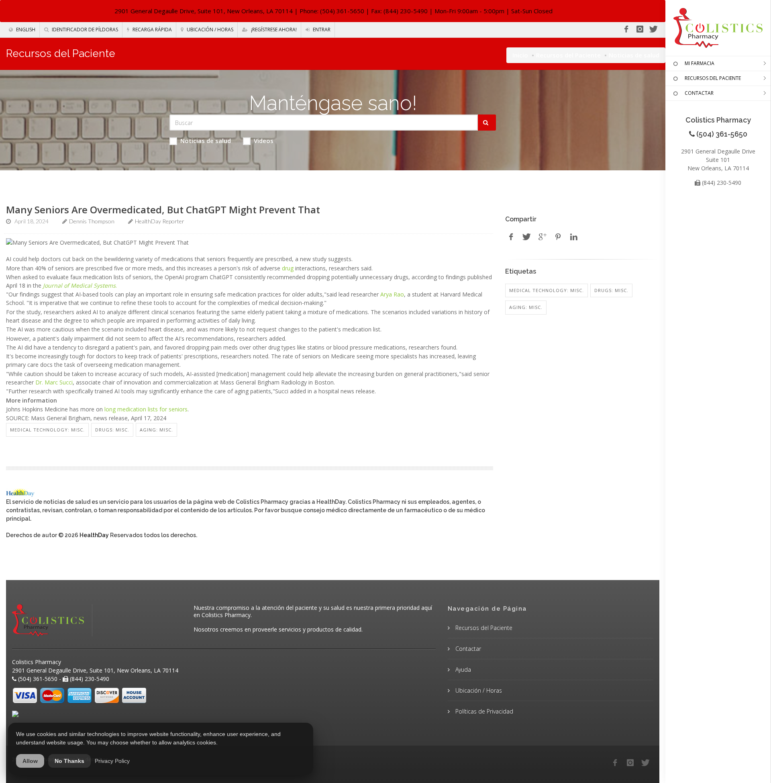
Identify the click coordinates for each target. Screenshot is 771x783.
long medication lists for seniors (146, 409)
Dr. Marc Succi (54, 382)
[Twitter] (653, 29)
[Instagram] (640, 29)
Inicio (520, 55)
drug (288, 268)
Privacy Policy (112, 761)
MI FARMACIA (699, 63)
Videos (263, 141)
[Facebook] (626, 29)
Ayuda (462, 669)
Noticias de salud (205, 141)
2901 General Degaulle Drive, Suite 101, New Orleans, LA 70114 (203, 11)
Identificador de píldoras (84, 29)
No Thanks (69, 761)
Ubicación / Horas (209, 29)
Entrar (321, 29)
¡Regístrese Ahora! (273, 29)
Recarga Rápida (151, 29)
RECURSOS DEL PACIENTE (713, 78)
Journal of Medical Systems (79, 285)
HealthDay (94, 535)
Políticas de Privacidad (483, 711)
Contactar (467, 648)
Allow (30, 761)
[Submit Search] (487, 122)
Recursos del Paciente (568, 55)
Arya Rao (392, 294)
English (25, 29)
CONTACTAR (699, 93)
